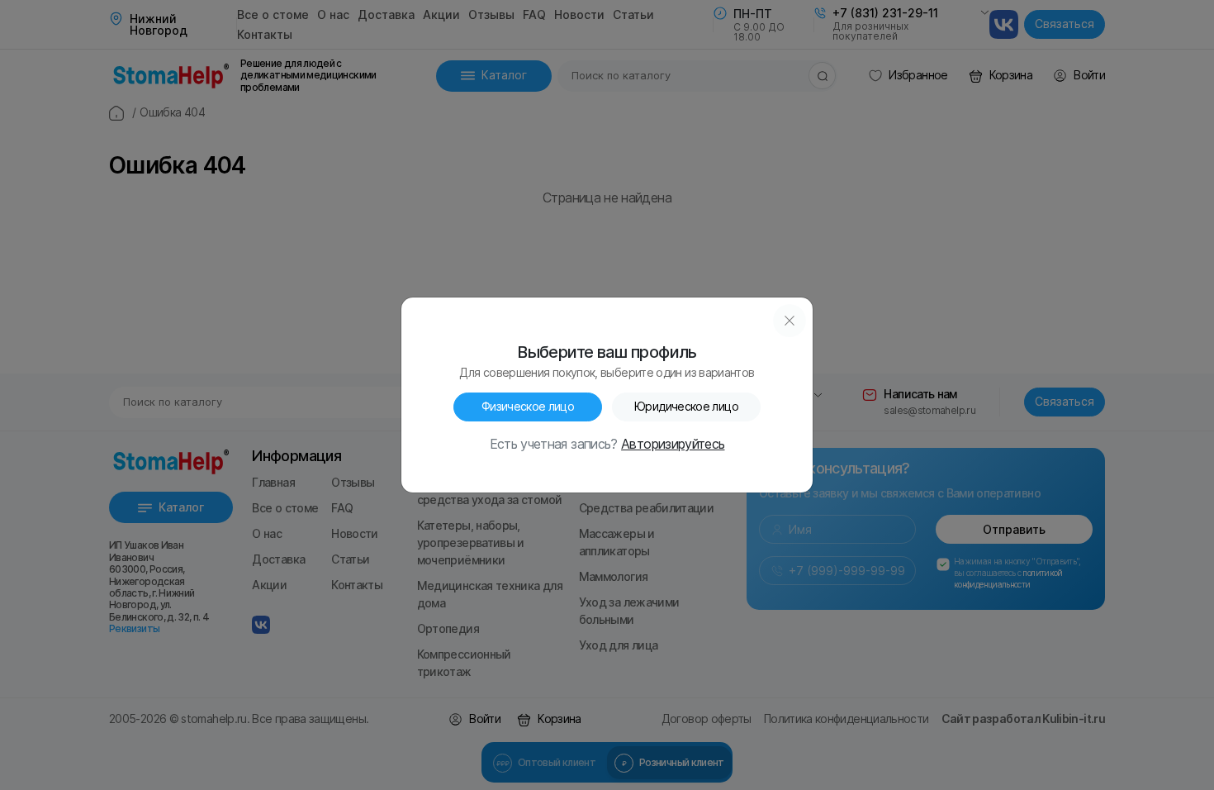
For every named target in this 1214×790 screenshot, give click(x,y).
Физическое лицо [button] (527, 406)
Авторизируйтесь (672, 444)
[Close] (789, 320)
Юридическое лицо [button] (686, 406)
